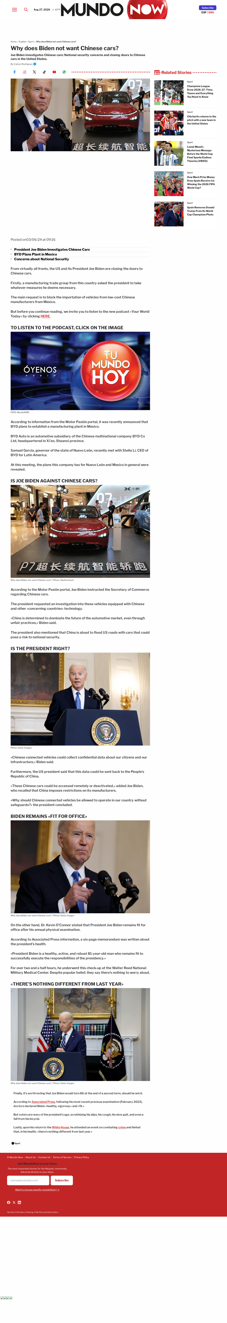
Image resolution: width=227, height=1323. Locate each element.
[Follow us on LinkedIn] (19, 1202)
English (22, 41)
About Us (31, 1157)
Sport (31, 41)
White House (60, 1127)
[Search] (26, 9)
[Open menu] (14, 9)
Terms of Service (62, 1157)
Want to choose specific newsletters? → (37, 1189)
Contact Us (44, 1157)
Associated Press (43, 1102)
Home (14, 41)
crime (122, 1127)
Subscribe (208, 7)
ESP (203, 12)
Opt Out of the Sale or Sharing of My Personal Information (32, 1212)
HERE (45, 316)
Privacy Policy (81, 1157)
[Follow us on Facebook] (8, 1202)
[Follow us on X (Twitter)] (14, 1202)
